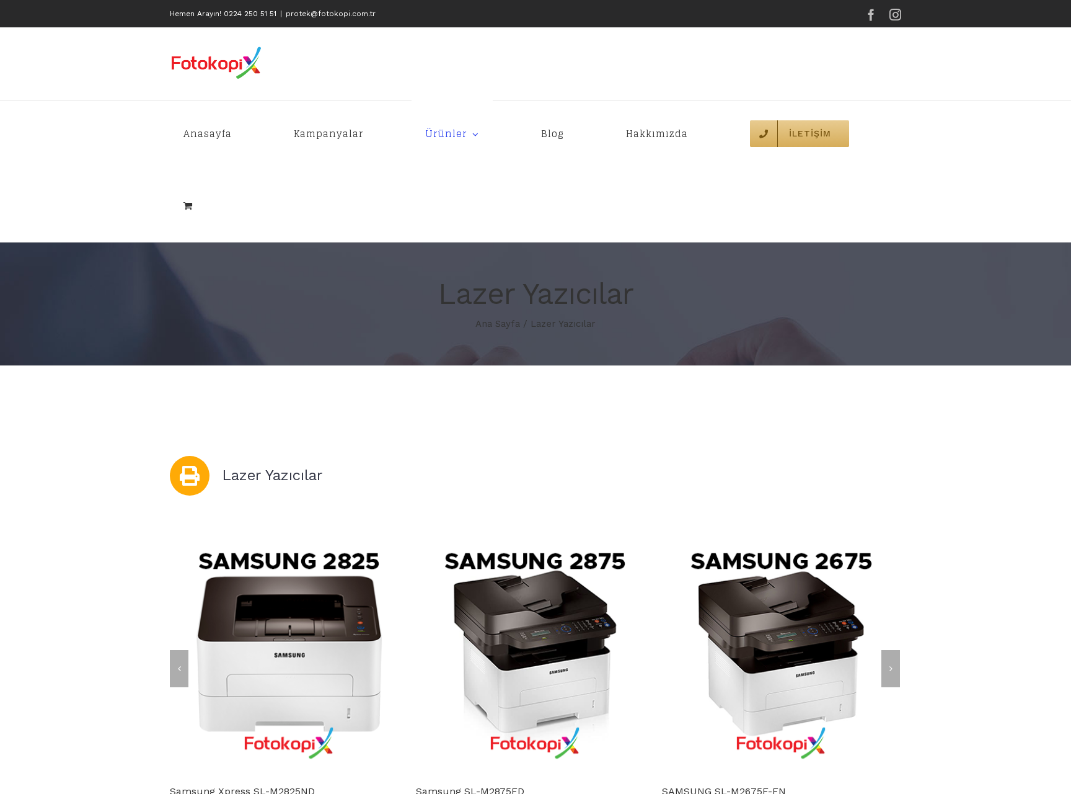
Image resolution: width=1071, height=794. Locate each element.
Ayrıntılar (293, 654)
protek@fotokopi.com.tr (331, 13)
